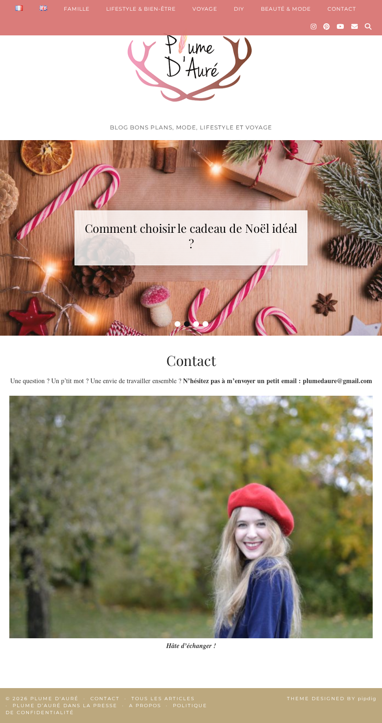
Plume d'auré (54, 699)
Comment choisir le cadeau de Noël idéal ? (191, 235)
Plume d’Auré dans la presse (65, 706)
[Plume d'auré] (191, 59)
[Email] (354, 26)
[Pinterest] (326, 26)
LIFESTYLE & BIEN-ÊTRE (141, 9)
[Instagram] (314, 26)
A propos (145, 706)
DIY (239, 9)
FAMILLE (76, 9)
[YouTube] (341, 26)
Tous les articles (163, 699)
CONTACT (341, 9)
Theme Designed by (331, 699)
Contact (105, 699)
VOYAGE (204, 9)
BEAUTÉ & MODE (286, 9)
